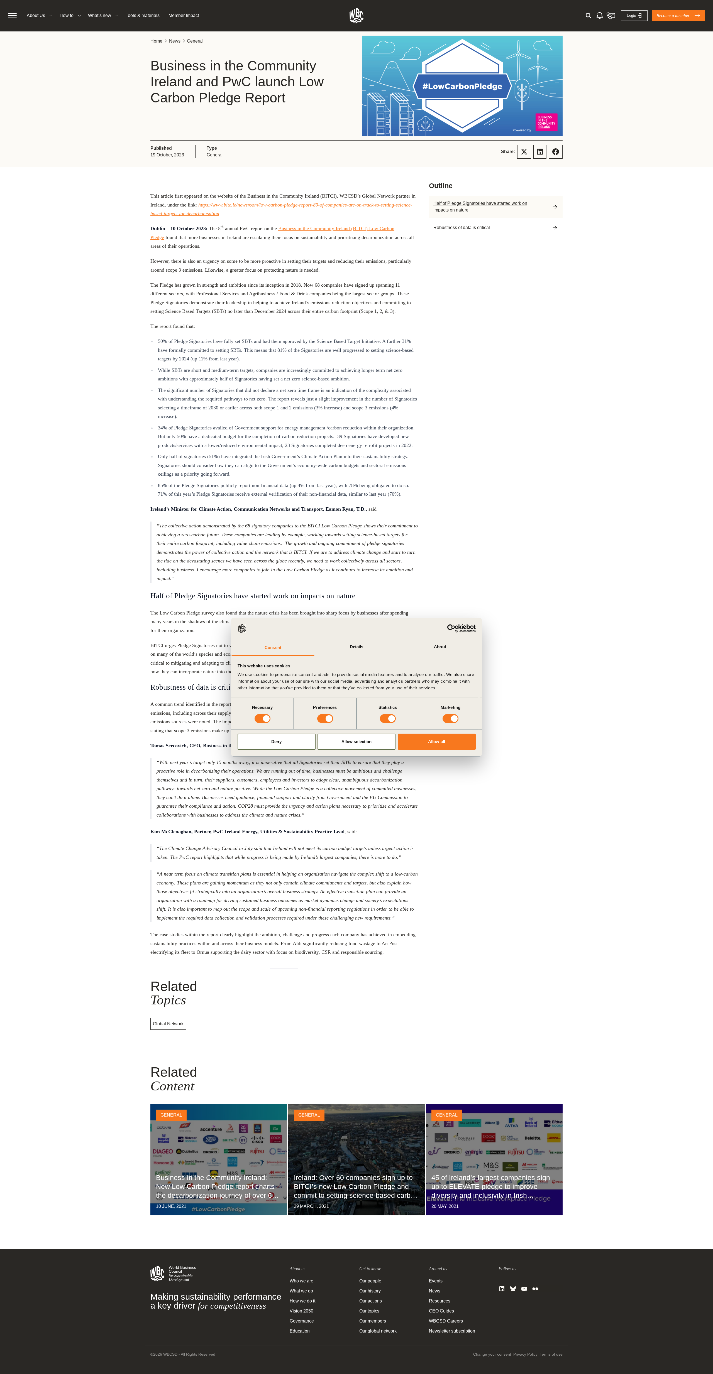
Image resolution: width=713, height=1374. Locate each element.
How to (67, 15)
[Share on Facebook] (556, 152)
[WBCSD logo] (356, 15)
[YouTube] (524, 1288)
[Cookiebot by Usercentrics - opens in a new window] (451, 628)
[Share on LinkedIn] (539, 152)
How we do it (302, 1301)
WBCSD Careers (446, 1321)
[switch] (325, 718)
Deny (276, 741)
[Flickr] (535, 1288)
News (174, 41)
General (195, 41)
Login (631, 15)
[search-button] (588, 15)
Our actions (370, 1301)
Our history (370, 1291)
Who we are (301, 1281)
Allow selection (356, 741)
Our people (370, 1281)
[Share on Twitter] (524, 152)
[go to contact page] (610, 15)
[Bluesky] (513, 1288)
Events (436, 1281)
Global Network (168, 1023)
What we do (301, 1291)
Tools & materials (143, 15)
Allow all (436, 741)
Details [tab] (356, 646)
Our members (372, 1321)
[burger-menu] (12, 15)
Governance (302, 1321)
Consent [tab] (273, 647)
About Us (36, 15)
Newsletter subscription (452, 1331)
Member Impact (184, 15)
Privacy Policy (525, 1354)
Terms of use (551, 1354)
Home (156, 41)
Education (300, 1331)
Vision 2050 (301, 1311)
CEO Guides (441, 1311)
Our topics (369, 1311)
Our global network (378, 1331)
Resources (439, 1301)
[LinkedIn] (502, 1288)
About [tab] (440, 646)
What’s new (99, 15)
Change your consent (492, 1354)
